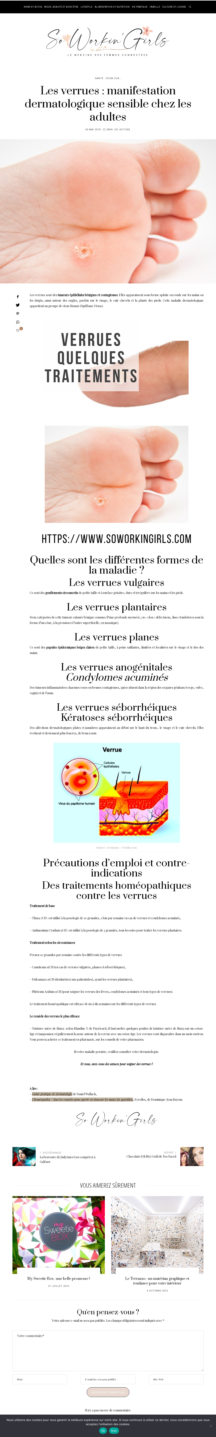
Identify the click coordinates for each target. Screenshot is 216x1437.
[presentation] (22, 1239)
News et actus (33, 6)
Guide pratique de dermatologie (52, 1094)
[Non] (211, 1426)
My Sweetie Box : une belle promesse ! (58, 1278)
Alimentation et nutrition (112, 6)
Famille (155, 6)
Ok (103, 1430)
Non (114, 1430)
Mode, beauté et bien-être (61, 6)
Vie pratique (140, 6)
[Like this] (17, 330)
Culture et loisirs (174, 6)
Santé (99, 78)
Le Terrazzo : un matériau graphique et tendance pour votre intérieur (157, 1281)
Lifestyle (87, 6)
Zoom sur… (113, 78)
